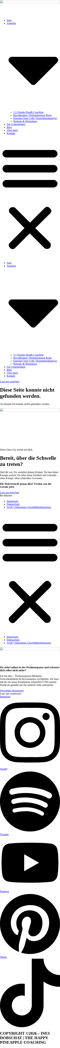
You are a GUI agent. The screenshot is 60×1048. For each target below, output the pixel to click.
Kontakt (11, 133)
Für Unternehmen (16, 124)
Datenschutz (13, 504)
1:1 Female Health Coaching (28, 112)
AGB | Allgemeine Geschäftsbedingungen (29, 507)
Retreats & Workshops (25, 121)
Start (9, 20)
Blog (9, 127)
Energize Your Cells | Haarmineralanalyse (35, 118)
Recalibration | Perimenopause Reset (32, 115)
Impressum (12, 501)
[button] (30, 198)
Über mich (12, 130)
